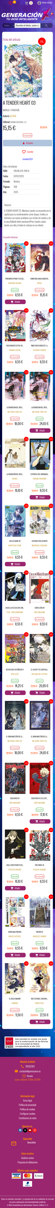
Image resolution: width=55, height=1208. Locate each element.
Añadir (17, 302)
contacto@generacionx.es (30, 1071)
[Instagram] (35, 1130)
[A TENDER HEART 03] (23, 70)
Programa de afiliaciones (28, 1162)
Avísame (29, 143)
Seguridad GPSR (27, 159)
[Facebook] (20, 1130)
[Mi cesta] (27, 3)
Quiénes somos (27, 1158)
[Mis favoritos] (10, 3)
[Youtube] (30, 1130)
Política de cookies (27, 1109)
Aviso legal (27, 1100)
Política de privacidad (27, 1105)
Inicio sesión (47, 2)
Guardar (29, 151)
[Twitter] (25, 1130)
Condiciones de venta (27, 1118)
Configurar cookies (27, 1113)
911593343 (30, 1066)
